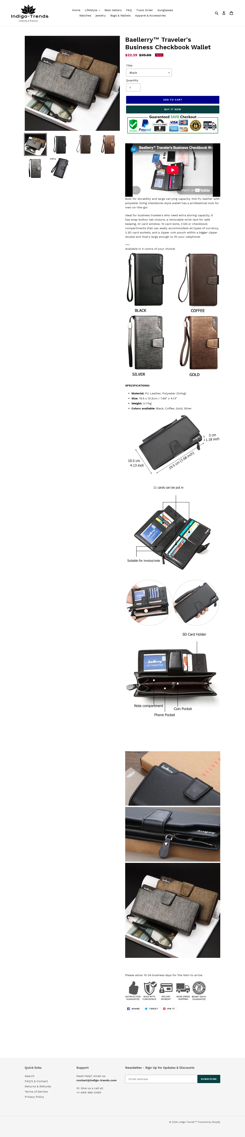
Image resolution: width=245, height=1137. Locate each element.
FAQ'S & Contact (36, 1081)
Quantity (132, 80)
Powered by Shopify (209, 1122)
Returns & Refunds (38, 1086)
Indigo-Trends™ (188, 1122)
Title (129, 65)
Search (29, 1076)
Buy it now (172, 109)
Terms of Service (36, 1091)
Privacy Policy (34, 1096)
